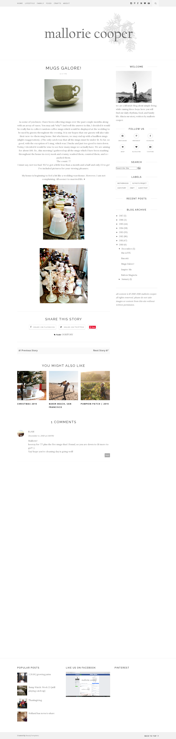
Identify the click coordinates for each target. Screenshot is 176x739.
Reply (107, 455)
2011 (121, 240)
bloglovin (136, 152)
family (40, 3)
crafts (57, 3)
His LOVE (126, 253)
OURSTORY (67, 334)
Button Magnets (129, 275)
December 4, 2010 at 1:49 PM (41, 436)
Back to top (151, 736)
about (66, 3)
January (125, 279)
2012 (121, 236)
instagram (123, 141)
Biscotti (125, 258)
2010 (121, 244)
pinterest (136, 141)
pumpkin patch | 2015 (95, 403)
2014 (121, 228)
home (20, 3)
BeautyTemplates (32, 735)
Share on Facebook (44, 327)
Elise (31, 431)
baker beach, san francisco (60, 405)
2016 (121, 220)
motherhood (123, 183)
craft (132, 188)
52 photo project (139, 183)
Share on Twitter (74, 327)
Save (93, 327)
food (49, 3)
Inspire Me (126, 269)
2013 (121, 232)
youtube (150, 152)
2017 (121, 215)
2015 (121, 224)
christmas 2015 (27, 403)
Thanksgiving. (35, 700)
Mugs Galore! (127, 264)
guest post (143, 188)
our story (121, 188)
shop (122, 152)
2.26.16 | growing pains (40, 674)
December (127, 248)
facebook (150, 141)
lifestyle (30, 3)
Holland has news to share (42, 713)
